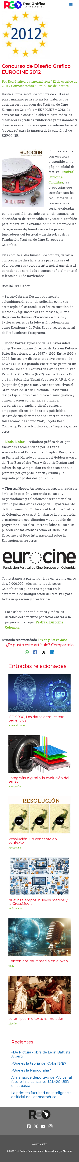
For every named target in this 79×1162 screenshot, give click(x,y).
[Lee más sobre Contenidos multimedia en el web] (39, 937)
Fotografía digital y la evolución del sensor (38, 780)
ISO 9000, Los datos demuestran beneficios (36, 718)
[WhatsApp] (27, 652)
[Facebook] (35, 652)
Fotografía (14, 786)
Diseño (12, 1023)
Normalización (17, 725)
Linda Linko (14, 442)
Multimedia (15, 908)
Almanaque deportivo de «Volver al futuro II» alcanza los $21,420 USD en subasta (41, 1081)
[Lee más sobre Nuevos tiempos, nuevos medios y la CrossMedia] (39, 876)
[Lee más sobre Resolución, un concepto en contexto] (39, 815)
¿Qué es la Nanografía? (31, 1070)
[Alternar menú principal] (71, 4)
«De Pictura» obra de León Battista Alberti (41, 1054)
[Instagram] (50, 1126)
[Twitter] (44, 652)
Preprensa (14, 847)
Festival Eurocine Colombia (61, 177)
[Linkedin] (52, 652)
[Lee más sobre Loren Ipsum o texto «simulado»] (39, 994)
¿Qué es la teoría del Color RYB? (38, 1063)
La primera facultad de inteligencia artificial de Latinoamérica (41, 1095)
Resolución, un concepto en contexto (32, 841)
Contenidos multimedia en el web (38, 961)
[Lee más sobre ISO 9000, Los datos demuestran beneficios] (39, 693)
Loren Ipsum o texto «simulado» (36, 1018)
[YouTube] (43, 1126)
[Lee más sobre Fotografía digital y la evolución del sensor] (39, 754)
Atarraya (67, 1151)
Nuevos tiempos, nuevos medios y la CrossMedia (37, 902)
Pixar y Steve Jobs (52, 640)
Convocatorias (22, 86)
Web (11, 966)
